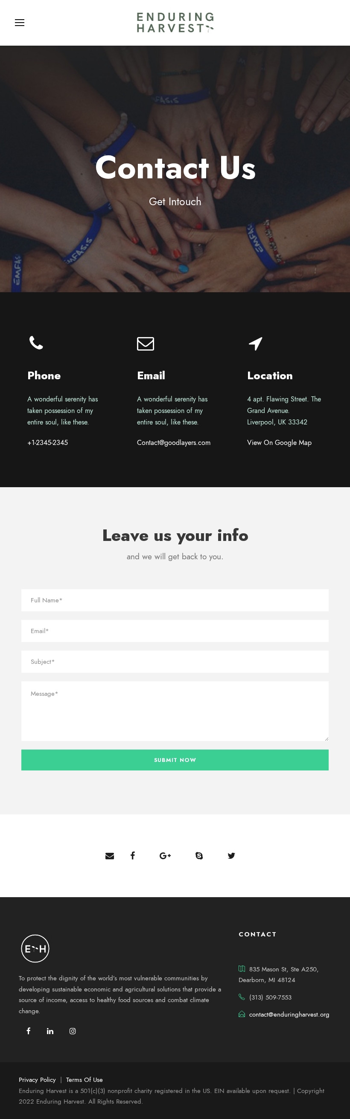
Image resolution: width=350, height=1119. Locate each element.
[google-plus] (165, 856)
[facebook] (132, 856)
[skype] (199, 856)
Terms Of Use (84, 1079)
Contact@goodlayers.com (173, 443)
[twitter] (232, 856)
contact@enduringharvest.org (289, 1014)
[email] (109, 856)
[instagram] (73, 1031)
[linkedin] (50, 1031)
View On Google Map (279, 443)
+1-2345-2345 (47, 443)
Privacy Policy (37, 1079)
